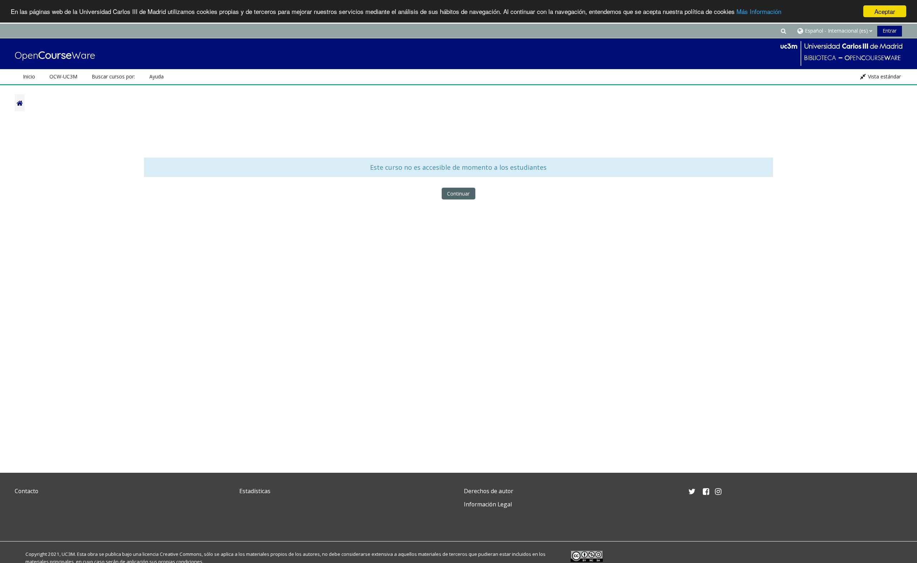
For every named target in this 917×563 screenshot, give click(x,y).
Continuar (458, 193)
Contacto (26, 491)
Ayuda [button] (156, 76)
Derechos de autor (488, 491)
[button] (783, 30)
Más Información (758, 11)
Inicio (29, 76)
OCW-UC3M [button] (63, 76)
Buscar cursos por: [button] (113, 76)
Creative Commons (181, 554)
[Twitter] (21, 521)
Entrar (890, 30)
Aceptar (884, 11)
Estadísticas (254, 491)
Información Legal (488, 504)
